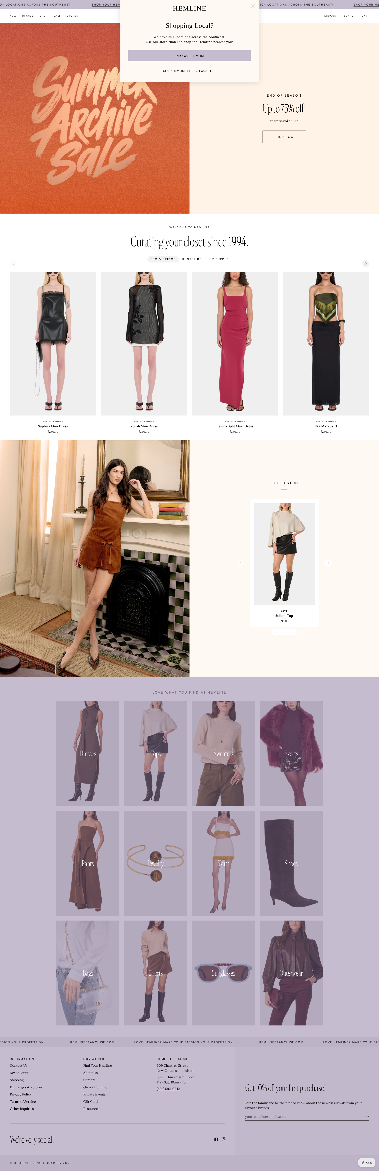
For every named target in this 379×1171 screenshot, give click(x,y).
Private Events (94, 1094)
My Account (19, 1073)
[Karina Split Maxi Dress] (235, 344)
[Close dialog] (252, 6)
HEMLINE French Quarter (38, 1163)
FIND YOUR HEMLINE (189, 55)
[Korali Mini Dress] (144, 344)
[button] (28, 16)
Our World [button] (94, 1059)
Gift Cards (91, 1101)
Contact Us (18, 1065)
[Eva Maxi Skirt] (326, 344)
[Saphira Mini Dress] (53, 344)
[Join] (364, 1116)
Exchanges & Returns (26, 1087)
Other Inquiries (22, 1109)
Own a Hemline (95, 1087)
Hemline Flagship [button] (174, 1059)
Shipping (16, 1080)
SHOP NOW (284, 137)
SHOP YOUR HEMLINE (110, 4)
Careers (89, 1080)
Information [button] (22, 1059)
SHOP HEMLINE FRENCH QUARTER (189, 70)
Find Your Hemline (97, 1065)
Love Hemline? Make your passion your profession (132, 1042)
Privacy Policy (21, 1094)
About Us (90, 1073)
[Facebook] (216, 1139)
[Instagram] (223, 1139)
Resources (91, 1109)
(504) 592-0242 (168, 1089)
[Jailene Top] (284, 554)
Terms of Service (23, 1101)
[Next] (365, 263)
